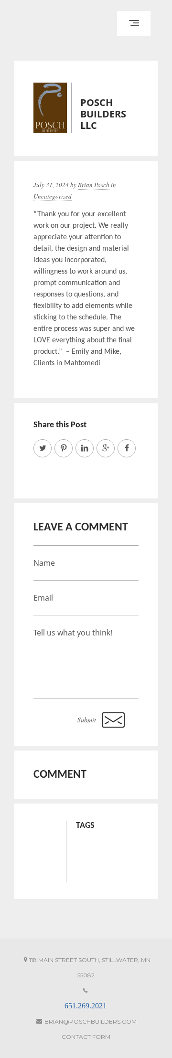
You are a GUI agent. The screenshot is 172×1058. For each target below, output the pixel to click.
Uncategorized (52, 196)
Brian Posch (93, 184)
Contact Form (86, 1036)
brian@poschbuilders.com (90, 1021)
